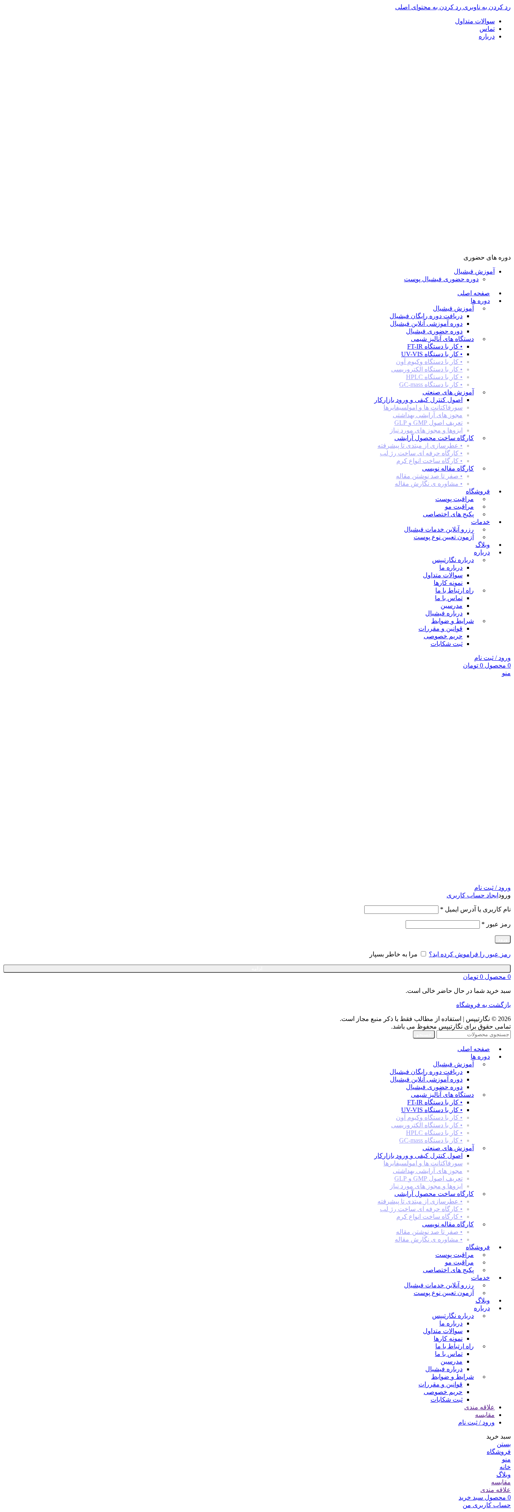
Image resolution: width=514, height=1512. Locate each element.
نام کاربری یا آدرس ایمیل (475, 909)
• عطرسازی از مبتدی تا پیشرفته (420, 445)
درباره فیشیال (444, 613)
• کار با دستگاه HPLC (434, 376)
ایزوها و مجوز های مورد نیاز (426, 430)
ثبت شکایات (446, 643)
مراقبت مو (459, 506)
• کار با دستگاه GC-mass (431, 384)
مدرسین (452, 605)
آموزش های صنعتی (448, 392)
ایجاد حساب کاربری (472, 895)
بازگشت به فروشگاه (483, 1004)
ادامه (257, 969)
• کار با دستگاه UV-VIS (432, 354)
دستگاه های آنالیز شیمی (442, 338)
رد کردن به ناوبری (486, 7)
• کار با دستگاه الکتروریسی (427, 369)
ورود (503, 939)
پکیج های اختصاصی (448, 514)
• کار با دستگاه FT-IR (435, 346)
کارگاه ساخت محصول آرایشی (434, 437)
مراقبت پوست (454, 498)
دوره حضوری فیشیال (434, 331)
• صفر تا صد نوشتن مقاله (429, 476)
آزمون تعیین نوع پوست (444, 537)
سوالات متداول (443, 575)
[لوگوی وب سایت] (477, 249)
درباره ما (451, 567)
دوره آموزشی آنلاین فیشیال (426, 323)
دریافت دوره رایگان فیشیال (426, 316)
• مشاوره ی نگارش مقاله (429, 483)
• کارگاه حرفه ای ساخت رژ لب (421, 453)
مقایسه (485, 1414)
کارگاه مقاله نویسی (448, 468)
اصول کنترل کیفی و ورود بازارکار (418, 399)
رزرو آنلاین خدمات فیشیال (439, 529)
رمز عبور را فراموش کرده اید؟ (470, 954)
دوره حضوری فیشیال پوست (441, 279)
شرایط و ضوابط (452, 620)
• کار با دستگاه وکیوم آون (429, 361)
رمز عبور (496, 924)
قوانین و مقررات (440, 628)
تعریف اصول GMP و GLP (428, 422)
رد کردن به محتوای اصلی (428, 7)
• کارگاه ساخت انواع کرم (429, 460)
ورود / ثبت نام (476, 1422)
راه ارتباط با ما (454, 590)
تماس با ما (449, 598)
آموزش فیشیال (453, 308)
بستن (504, 1444)
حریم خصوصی (443, 636)
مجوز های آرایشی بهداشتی (428, 415)
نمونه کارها (448, 582)
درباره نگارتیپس (453, 559)
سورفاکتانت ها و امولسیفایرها (423, 407)
